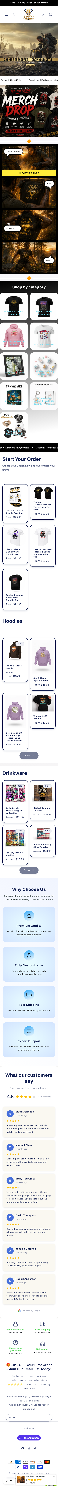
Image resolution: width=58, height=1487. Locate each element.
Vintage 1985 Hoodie (40, 717)
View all (28, 755)
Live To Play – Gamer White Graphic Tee (13, 551)
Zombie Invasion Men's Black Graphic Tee (14, 597)
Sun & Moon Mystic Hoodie (40, 679)
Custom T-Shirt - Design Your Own (14, 511)
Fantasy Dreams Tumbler (14, 853)
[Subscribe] (48, 1417)
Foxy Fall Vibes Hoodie (14, 667)
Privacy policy (43, 1473)
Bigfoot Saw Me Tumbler (41, 809)
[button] (6, 14)
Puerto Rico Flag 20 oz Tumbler (42, 845)
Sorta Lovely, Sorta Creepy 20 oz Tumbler (14, 810)
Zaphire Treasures (25, 1473)
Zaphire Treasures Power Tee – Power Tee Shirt (42, 506)
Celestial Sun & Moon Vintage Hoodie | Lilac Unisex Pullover (14, 737)
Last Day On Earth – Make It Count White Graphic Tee (42, 553)
